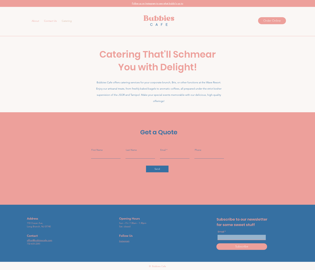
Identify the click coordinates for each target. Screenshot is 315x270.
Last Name (131, 150)
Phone (198, 150)
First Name (97, 150)
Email (163, 150)
